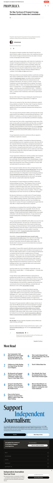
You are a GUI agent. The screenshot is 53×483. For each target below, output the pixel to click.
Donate (46, 1)
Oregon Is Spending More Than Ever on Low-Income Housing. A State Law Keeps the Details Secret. (15, 386)
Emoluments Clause (20, 78)
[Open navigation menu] (45, 6)
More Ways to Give (38, 434)
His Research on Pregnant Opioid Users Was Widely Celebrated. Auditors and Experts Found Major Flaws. (16, 376)
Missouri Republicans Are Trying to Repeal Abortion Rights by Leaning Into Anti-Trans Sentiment (40, 386)
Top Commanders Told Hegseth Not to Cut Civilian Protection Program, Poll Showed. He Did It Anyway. (15, 356)
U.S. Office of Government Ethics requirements (21, 124)
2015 (20, 71)
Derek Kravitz (18, 42)
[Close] (51, 470)
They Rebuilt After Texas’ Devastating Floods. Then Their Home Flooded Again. (39, 375)
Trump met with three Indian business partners (25, 210)
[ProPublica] (11, 6)
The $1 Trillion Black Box (39, 364)
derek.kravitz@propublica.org (17, 327)
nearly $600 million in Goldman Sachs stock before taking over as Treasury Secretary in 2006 (25, 307)
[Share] (11, 48)
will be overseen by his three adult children (23, 157)
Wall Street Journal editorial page (28, 169)
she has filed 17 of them (28, 285)
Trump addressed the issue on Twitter (19, 174)
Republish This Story (38, 341)
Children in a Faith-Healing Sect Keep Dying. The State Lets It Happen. (15, 366)
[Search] (48, 6)
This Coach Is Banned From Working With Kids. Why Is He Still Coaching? (40, 356)
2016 (25, 71)
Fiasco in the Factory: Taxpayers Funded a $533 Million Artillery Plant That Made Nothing (15, 396)
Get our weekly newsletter (38, 445)
